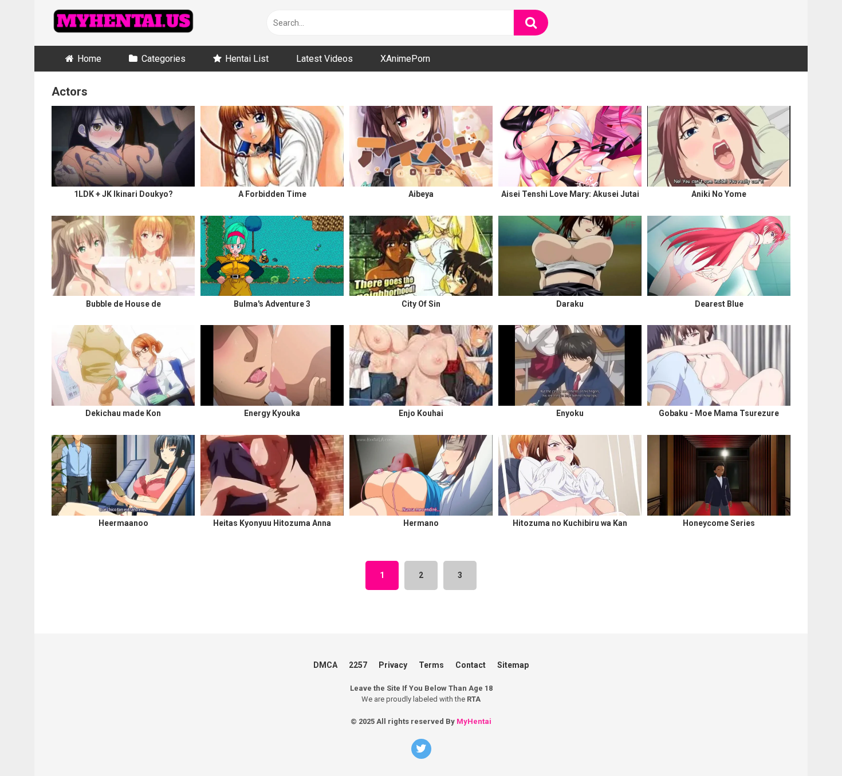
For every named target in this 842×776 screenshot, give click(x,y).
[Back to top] (815, 718)
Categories (163, 58)
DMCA (325, 665)
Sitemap (513, 665)
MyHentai (474, 721)
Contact (470, 665)
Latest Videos (324, 58)
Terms (431, 665)
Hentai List (247, 58)
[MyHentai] (123, 23)
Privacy (393, 665)
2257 (358, 665)
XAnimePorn (405, 58)
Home (89, 58)
